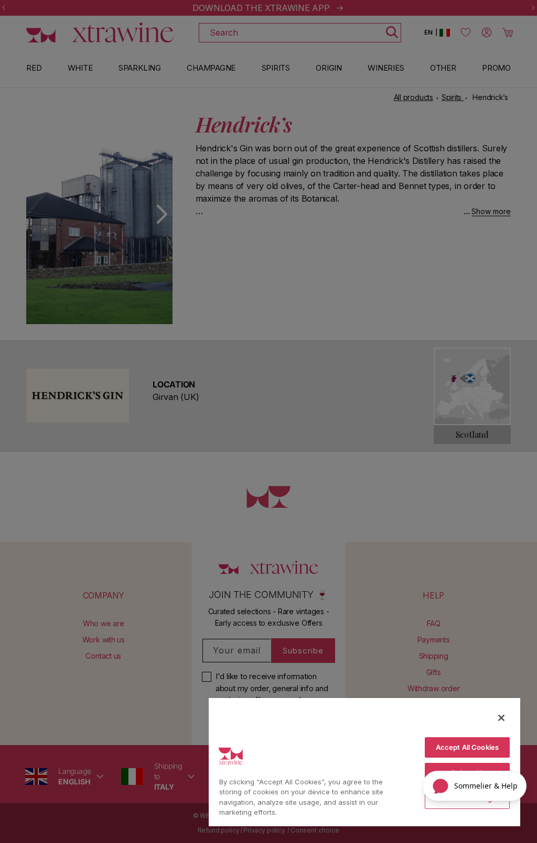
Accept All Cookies (467, 747)
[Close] (501, 717)
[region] (364, 761)
